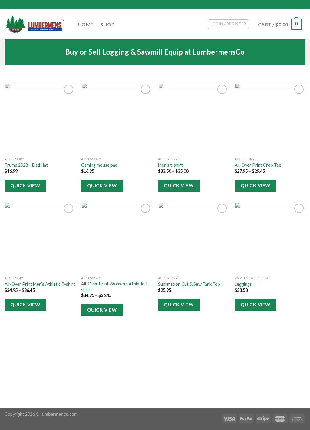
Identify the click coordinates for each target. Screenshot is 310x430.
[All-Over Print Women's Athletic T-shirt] (116, 237)
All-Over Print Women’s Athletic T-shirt (115, 286)
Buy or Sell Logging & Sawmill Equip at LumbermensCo (155, 52)
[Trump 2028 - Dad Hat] (40, 118)
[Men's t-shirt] (193, 118)
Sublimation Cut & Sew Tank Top (189, 284)
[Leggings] (270, 237)
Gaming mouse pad (99, 165)
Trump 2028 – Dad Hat (26, 165)
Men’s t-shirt (170, 165)
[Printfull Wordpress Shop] (35, 24)
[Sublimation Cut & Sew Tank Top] (193, 237)
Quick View (25, 185)
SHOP (107, 24)
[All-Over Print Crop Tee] (270, 118)
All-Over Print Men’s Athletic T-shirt (40, 284)
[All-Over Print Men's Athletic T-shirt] (40, 237)
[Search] (303, 4)
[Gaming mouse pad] (116, 118)
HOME (85, 24)
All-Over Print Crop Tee (258, 165)
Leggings (243, 284)
